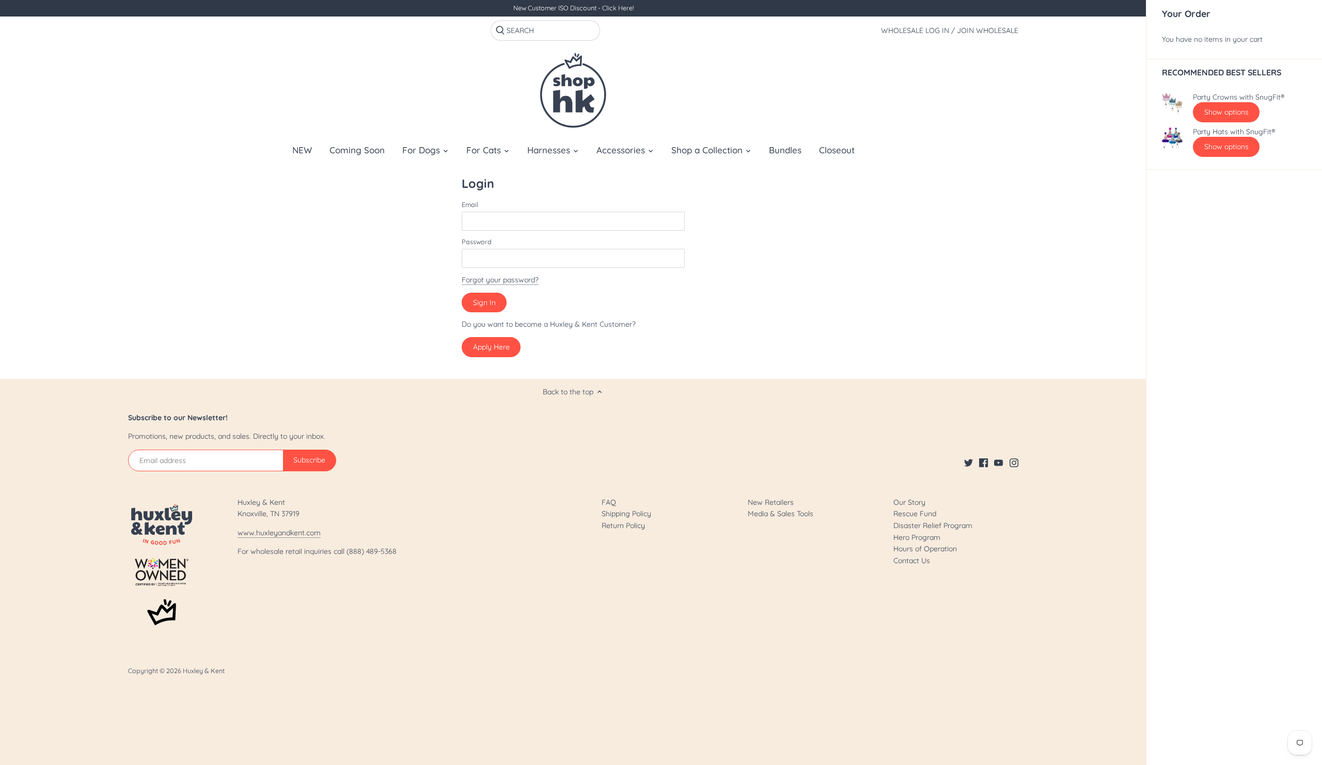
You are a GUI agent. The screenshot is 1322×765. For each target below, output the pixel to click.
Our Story (909, 502)
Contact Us (911, 560)
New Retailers (771, 502)
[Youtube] (998, 462)
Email (470, 205)
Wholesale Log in (915, 30)
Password (477, 242)
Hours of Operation (925, 548)
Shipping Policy (626, 513)
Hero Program (916, 537)
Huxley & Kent (204, 670)
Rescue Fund (914, 513)
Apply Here (491, 347)
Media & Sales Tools (780, 513)
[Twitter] (968, 462)
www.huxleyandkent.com (279, 532)
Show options (1226, 112)
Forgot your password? (500, 279)
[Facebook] (983, 462)
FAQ (609, 502)
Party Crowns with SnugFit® (1238, 97)
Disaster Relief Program (932, 525)
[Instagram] (1014, 462)
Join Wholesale (987, 30)
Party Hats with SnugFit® (1234, 132)
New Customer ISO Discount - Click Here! (573, 8)
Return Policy (623, 525)
